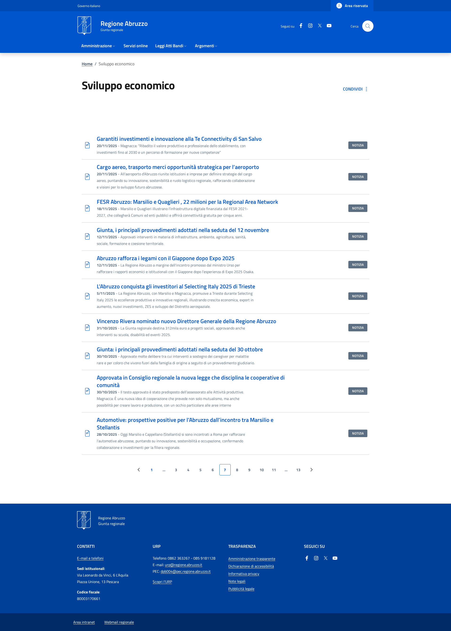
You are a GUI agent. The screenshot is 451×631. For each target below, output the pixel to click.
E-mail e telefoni (90, 558)
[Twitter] (325, 558)
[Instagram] (316, 558)
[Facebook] (307, 558)
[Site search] (367, 26)
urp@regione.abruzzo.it (183, 565)
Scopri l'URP (162, 581)
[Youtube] (335, 558)
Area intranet (84, 622)
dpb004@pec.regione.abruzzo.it (186, 571)
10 (263, 471)
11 (276, 471)
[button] (352, 5)
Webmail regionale (119, 622)
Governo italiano (89, 5)
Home (87, 64)
